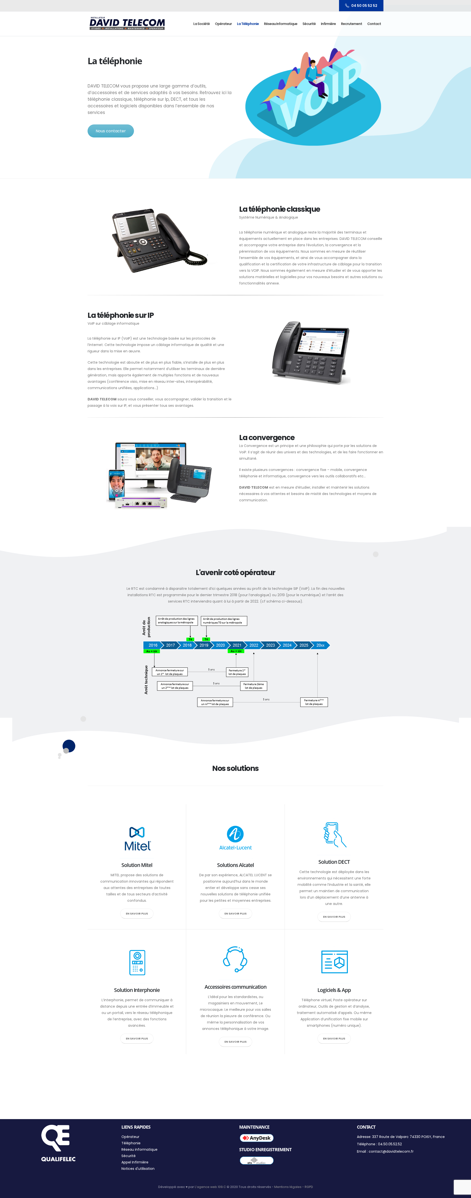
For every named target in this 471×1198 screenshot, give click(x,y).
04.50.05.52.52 (390, 1144)
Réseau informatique (280, 23)
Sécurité (309, 23)
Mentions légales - (289, 1187)
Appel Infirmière (134, 1162)
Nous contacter (111, 131)
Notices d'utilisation (138, 1168)
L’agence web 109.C (210, 1187)
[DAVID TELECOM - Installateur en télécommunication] (127, 23)
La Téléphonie (248, 23)
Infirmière (328, 23)
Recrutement (351, 23)
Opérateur (223, 23)
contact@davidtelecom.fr (391, 1151)
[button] (460, 7)
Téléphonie (131, 1143)
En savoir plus (137, 913)
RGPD (309, 1187)
